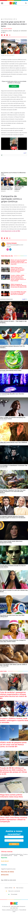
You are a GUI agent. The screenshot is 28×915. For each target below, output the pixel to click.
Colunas (4, 865)
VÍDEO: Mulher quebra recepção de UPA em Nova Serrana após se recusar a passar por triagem (17, 269)
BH (14, 19)
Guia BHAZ (21, 855)
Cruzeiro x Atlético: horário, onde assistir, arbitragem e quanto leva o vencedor (14, 720)
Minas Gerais (15, 855)
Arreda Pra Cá (10, 855)
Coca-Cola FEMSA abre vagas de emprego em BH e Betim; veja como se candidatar (18, 293)
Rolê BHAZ (7, 855)
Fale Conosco (19, 887)
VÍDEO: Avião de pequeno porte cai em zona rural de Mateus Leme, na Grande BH (13, 744)
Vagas (2, 869)
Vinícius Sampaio (7, 28)
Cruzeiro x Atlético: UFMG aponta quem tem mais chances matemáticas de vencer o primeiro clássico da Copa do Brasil (18, 278)
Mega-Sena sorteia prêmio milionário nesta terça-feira (11, 796)
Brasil (18, 854)
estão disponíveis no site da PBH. (10, 231)
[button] (26, 3)
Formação (7, 869)
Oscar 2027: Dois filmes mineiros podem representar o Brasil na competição (13, 819)
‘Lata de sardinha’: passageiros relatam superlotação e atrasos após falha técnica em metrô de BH (13, 695)
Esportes (4, 857)
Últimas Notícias (8, 19)
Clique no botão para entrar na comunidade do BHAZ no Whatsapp (14, 82)
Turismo (25, 854)
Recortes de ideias (7, 872)
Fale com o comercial (14, 891)
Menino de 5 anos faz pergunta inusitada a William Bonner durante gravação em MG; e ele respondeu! (19, 262)
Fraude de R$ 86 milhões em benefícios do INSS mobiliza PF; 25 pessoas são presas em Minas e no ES (13, 771)
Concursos (12, 869)
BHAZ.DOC (5, 875)
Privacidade (14, 894)
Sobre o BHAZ (8, 887)
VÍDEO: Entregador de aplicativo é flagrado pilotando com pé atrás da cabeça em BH (19, 286)
